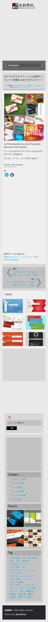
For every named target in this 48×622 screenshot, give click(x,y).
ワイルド (13, 591)
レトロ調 (31, 588)
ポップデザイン (16, 585)
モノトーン (30, 585)
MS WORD (32, 558)
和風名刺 (29, 591)
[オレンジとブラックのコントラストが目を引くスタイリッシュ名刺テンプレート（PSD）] (15, 538)
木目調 (13, 597)
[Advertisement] (24, 34)
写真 (22, 591)
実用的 (13, 594)
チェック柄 (14, 579)
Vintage (13, 564)
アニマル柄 (14, 567)
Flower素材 (15, 558)
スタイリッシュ (16, 576)
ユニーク (13, 588)
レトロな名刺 (16, 499)
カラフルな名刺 (18, 85)
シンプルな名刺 (36, 85)
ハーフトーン (27, 579)
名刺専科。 (28, 5)
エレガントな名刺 (18, 479)
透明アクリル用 (24, 597)
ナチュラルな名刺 (18, 495)
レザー (22, 588)
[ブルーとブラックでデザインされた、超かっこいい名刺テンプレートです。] (15, 518)
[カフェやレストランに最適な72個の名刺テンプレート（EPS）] (32, 538)
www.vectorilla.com (10, 166)
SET (18, 87)
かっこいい (24, 564)
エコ (23, 567)
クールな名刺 (27, 85)
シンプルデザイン (25, 87)
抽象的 (30, 594)
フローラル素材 (16, 582)
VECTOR (25, 561)
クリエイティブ (16, 570)
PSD (15, 87)
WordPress (21, 614)
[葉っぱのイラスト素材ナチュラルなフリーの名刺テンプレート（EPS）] (32, 518)
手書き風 (21, 594)
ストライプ (30, 576)
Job (23, 558)
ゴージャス (30, 570)
